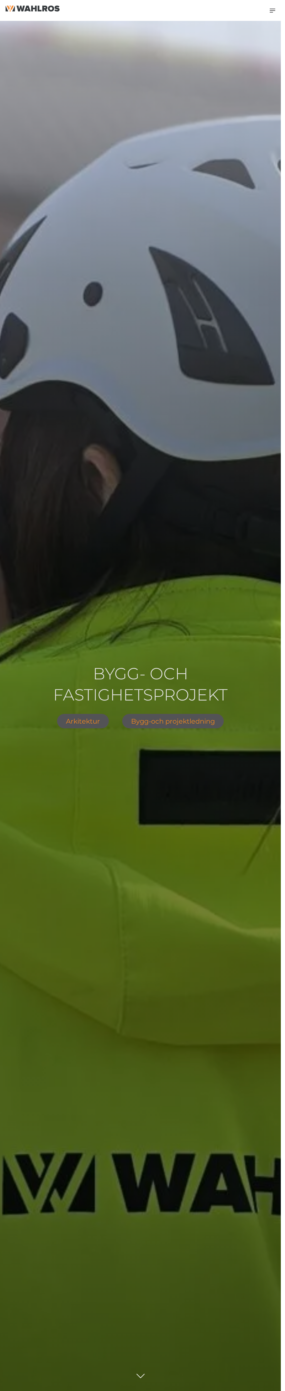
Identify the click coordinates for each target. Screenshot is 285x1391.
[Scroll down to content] (140, 1373)
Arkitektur (83, 721)
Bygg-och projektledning (173, 721)
